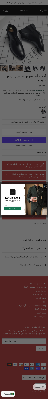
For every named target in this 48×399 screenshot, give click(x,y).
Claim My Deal (12, 209)
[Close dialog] (45, 186)
